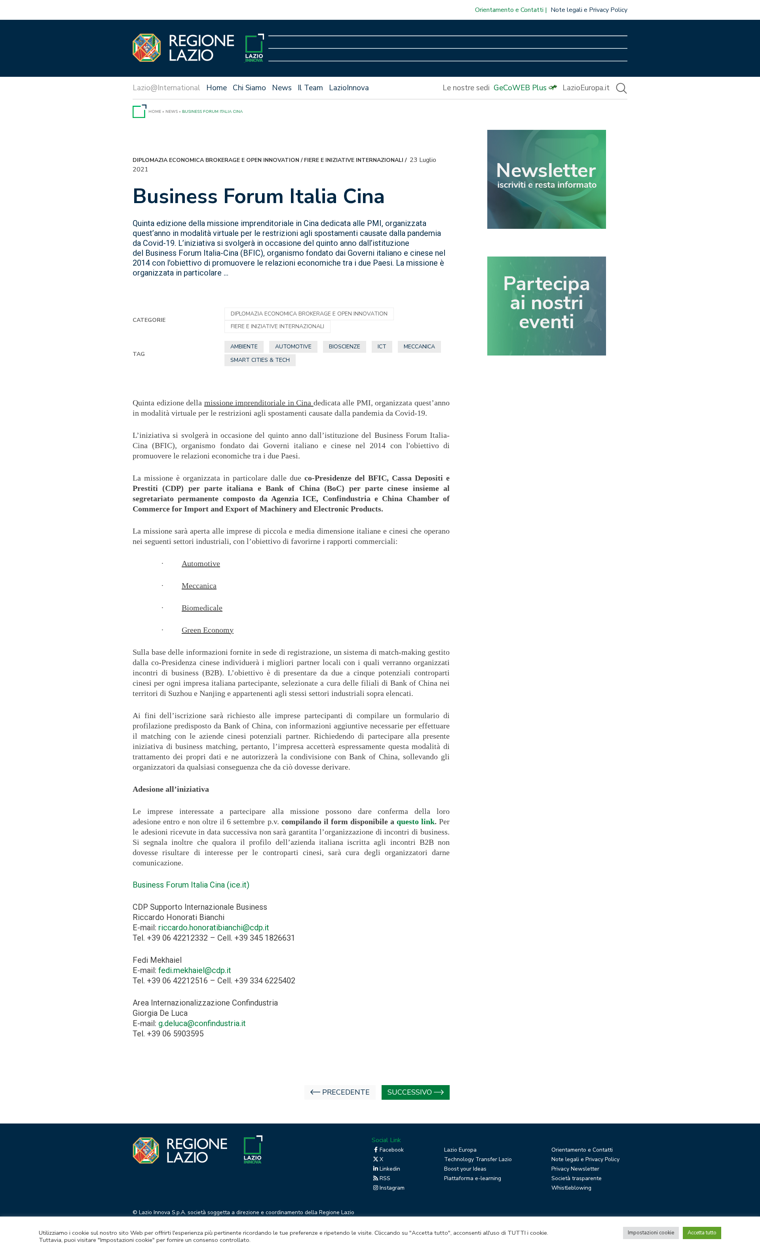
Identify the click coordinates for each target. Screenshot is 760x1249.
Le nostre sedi (466, 88)
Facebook (392, 1150)
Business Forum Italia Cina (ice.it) (191, 885)
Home (216, 88)
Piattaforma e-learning (472, 1178)
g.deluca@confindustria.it (202, 1023)
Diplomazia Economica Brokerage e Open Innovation (216, 160)
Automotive (293, 346)
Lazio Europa (460, 1150)
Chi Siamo (249, 88)
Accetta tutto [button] (702, 1232)
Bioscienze (344, 346)
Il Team (310, 88)
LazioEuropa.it (586, 88)
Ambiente (244, 346)
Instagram (392, 1188)
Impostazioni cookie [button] (651, 1232)
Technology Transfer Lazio (478, 1159)
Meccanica (419, 346)
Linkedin (390, 1169)
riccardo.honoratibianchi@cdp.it (213, 927)
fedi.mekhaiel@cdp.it (194, 970)
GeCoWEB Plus (520, 88)
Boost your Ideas (465, 1169)
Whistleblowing (571, 1188)
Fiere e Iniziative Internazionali (353, 160)
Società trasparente (576, 1178)
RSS (385, 1178)
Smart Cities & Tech (260, 360)
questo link (416, 821)
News (282, 88)
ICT (382, 346)
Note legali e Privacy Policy (589, 10)
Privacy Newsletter (575, 1169)
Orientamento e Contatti (509, 10)
